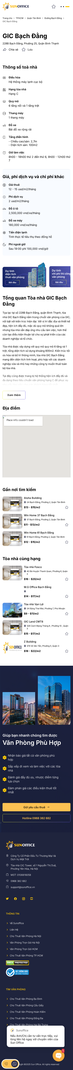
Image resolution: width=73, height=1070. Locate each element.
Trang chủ (7, 18)
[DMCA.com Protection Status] (17, 962)
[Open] (64, 6)
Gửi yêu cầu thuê (34, 807)
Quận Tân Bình (34, 18)
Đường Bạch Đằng (53, 18)
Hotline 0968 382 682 (36, 818)
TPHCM (19, 18)
